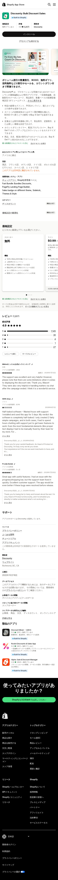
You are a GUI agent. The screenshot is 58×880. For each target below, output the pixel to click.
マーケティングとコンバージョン (15, 759)
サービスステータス (39, 822)
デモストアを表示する (29, 41)
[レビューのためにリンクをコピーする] (32, 364)
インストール (29, 34)
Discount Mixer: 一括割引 (21, 630)
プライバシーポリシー (12, 530)
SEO (32, 758)
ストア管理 (7, 766)
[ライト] (28, 295)
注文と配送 (7, 748)
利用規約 (6, 851)
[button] (29, 634)
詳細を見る (7, 618)
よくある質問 (8, 534)
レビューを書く (10, 354)
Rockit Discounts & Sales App (23, 644)
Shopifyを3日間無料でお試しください (29, 699)
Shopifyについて (37, 787)
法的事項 (34, 817)
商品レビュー (36, 743)
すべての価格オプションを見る (37, 306)
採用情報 (34, 792)
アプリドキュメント (11, 542)
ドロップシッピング (39, 733)
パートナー (35, 807)
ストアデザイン (9, 753)
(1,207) (26, 27)
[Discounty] (31, 295)
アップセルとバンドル (40, 748)
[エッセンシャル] (29, 295)
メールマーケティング (40, 753)
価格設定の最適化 (10, 213)
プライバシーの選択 (11, 872)
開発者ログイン (9, 844)
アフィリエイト (37, 812)
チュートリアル (9, 538)
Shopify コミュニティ (12, 797)
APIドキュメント (9, 792)
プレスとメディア (38, 802)
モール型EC (35, 738)
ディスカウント (9, 203)
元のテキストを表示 (38, 143)
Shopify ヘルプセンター (13, 787)
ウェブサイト (8, 562)
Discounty (38, 27)
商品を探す (7, 738)
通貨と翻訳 (35, 768)
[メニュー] (54, 4)
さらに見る (6, 436)
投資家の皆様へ (37, 797)
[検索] (49, 4)
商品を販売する (9, 743)
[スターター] (26, 295)
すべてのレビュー (29, 354)
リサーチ (6, 802)
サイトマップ (8, 865)
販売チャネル (8, 733)
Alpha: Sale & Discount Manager (24, 660)
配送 (32, 763)
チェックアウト (9, 180)
